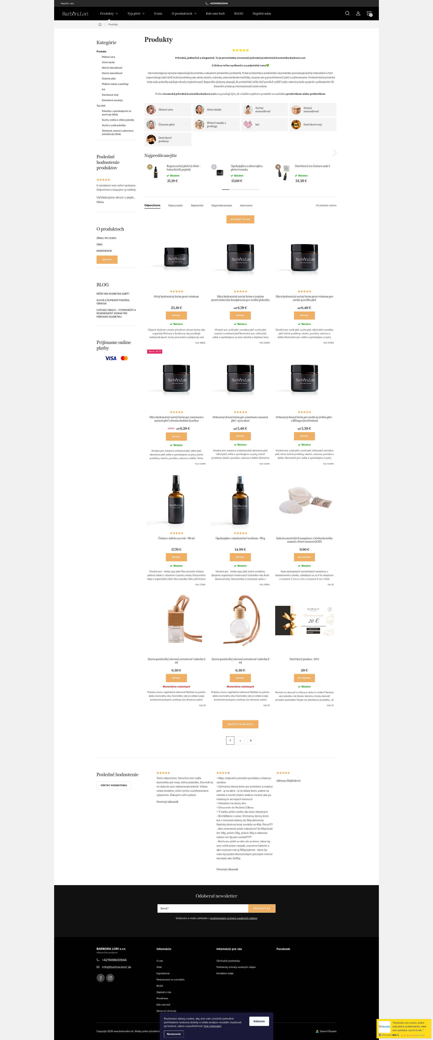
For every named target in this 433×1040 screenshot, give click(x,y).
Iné (103, 89)
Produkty (101, 51)
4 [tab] (248, 189)
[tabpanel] (176, 173)
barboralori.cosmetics (110, 978)
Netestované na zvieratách (171, 979)
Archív (107, 259)
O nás (160, 960)
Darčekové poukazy (112, 100)
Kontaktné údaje (224, 973)
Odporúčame (152, 205)
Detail (176, 315)
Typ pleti (101, 105)
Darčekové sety (110, 94)
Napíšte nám (67, 3)
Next (334, 153)
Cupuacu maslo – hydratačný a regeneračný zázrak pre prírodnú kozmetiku (116, 313)
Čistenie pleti (109, 78)
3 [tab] (240, 189)
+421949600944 (114, 959)
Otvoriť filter (240, 219)
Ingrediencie (104, 251)
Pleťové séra (108, 57)
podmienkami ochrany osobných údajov (233, 918)
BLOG (160, 985)
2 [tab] (233, 189)
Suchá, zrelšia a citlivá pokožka (118, 120)
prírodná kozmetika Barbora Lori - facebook (101, 978)
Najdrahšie (197, 205)
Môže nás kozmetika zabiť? (113, 293)
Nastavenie (174, 1034)
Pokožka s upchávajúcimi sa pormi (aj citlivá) (116, 112)
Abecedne (246, 205)
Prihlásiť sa (262, 908)
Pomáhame (162, 998)
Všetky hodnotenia (114, 785)
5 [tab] (255, 189)
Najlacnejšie (175, 205)
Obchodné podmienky (228, 960)
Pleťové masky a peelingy (115, 84)
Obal (100, 244)
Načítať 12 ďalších (240, 724)
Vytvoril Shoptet (328, 1031)
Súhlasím (259, 1021)
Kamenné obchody (166, 1010)
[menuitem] (109, 13)
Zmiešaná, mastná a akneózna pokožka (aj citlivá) (117, 132)
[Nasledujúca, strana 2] (240, 740)
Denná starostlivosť (112, 73)
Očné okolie (108, 62)
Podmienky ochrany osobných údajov (236, 967)
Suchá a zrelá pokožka (114, 125)
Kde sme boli (163, 1004)
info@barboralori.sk (116, 967)
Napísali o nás (164, 992)
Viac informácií (212, 1026)
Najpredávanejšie (222, 205)
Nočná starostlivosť (112, 67)
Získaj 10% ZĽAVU (106, 238)
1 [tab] (225, 189)
